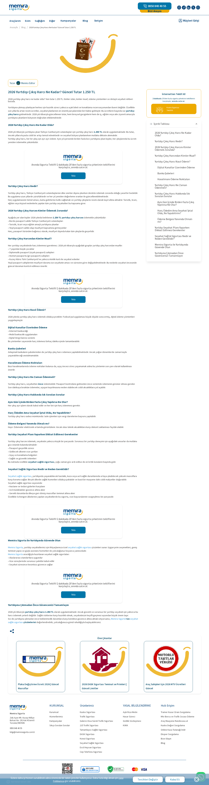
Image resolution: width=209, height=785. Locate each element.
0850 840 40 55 (157, 6)
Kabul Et (175, 779)
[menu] (85, 20)
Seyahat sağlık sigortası (19, 476)
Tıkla (73, 175)
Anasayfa (14, 27)
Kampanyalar (68, 20)
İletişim (98, 20)
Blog (85, 20)
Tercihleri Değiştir (148, 779)
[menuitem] (15, 21)
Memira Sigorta (15, 547)
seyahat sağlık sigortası (79, 547)
